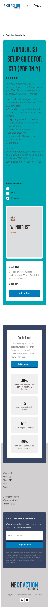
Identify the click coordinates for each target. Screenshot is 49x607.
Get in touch (24, 364)
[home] (12, 6)
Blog (5, 484)
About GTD (7, 480)
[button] (37, 6)
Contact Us (7, 487)
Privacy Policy (9, 504)
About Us (7, 477)
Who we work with (10, 500)
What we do (8, 473)
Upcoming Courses (11, 497)
